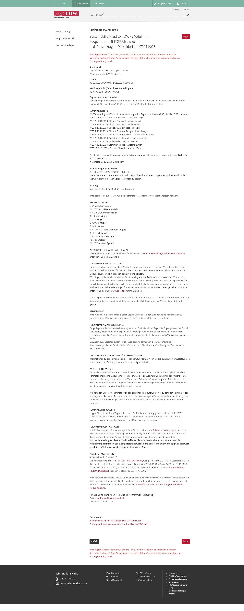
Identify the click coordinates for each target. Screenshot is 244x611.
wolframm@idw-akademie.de (111, 498)
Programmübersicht (65, 38)
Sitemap (175, 9)
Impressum (173, 573)
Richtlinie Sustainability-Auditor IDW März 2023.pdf (115, 521)
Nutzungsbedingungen (178, 579)
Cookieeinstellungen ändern (177, 592)
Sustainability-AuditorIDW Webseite (167, 253)
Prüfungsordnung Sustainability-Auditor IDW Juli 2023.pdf (118, 524)
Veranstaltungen (64, 31)
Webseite (119, 291)
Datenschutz (174, 582)
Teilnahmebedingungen (164, 430)
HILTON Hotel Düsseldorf (129, 461)
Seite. (166, 318)
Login (185, 37)
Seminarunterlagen (65, 45)
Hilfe (171, 588)
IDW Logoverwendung (178, 585)
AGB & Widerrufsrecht (178, 576)
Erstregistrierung (98, 61)
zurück (94, 541)
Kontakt (186, 9)
